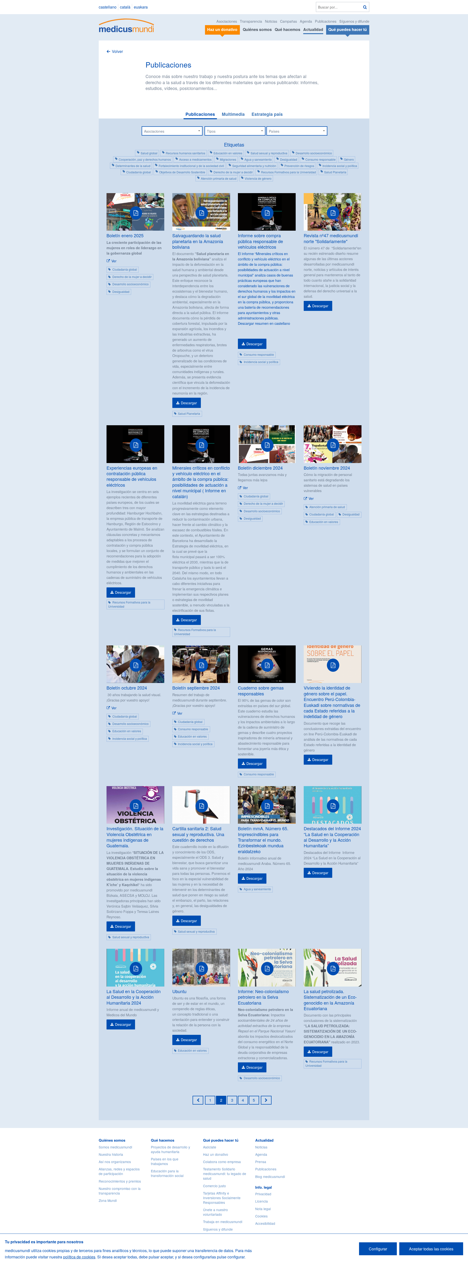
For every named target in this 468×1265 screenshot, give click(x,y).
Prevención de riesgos (299, 166)
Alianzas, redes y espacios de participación (119, 1171)
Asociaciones (226, 21)
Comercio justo (214, 1185)
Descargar (189, 402)
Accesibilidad (265, 1223)
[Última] (266, 1100)
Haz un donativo (215, 1154)
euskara (141, 7)
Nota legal (263, 1208)
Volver (117, 51)
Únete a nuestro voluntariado (215, 1212)
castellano (108, 7)
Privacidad (263, 1193)
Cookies (261, 1216)
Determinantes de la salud (133, 166)
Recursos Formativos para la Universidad (288, 172)
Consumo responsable (320, 159)
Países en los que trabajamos (164, 1161)
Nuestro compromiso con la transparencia (120, 1191)
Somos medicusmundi (115, 1147)
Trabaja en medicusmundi (222, 1221)
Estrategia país (267, 114)
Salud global (149, 153)
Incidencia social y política (339, 166)
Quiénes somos (257, 29)
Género (349, 159)
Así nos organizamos (115, 1161)
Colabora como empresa (222, 1161)
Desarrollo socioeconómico (314, 153)
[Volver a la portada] (127, 25)
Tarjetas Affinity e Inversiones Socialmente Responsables (222, 1198)
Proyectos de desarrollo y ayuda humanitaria (170, 1149)
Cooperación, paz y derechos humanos (145, 159)
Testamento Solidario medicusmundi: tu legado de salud (224, 1173)
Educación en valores (228, 153)
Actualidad (313, 29)
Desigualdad (288, 159)
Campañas (288, 21)
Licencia (261, 1201)
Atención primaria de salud (218, 178)
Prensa (260, 1161)
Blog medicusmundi (270, 1176)
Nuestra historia (111, 1154)
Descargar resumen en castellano (264, 323)
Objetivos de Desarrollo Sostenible (182, 172)
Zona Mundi (108, 1200)
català (125, 7)
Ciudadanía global (138, 172)
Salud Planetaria (335, 172)
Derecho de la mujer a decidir (233, 172)
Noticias (271, 21)
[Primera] (198, 1100)
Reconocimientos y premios (120, 1181)
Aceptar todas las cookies (431, 1249)
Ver (114, 260)
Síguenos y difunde (354, 21)
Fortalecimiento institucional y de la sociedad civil (191, 166)
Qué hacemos (287, 29)
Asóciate (209, 1147)
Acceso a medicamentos (195, 159)
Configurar (378, 1249)
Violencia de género (258, 178)
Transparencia (251, 21)
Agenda (306, 21)
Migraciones (228, 159)
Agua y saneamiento (258, 159)
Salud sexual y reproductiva (269, 153)
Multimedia (233, 114)
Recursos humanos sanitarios (185, 153)
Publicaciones (325, 21)
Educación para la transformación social (167, 1173)
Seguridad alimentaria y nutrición (254, 166)
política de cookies (79, 1257)
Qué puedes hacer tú (220, 1140)
